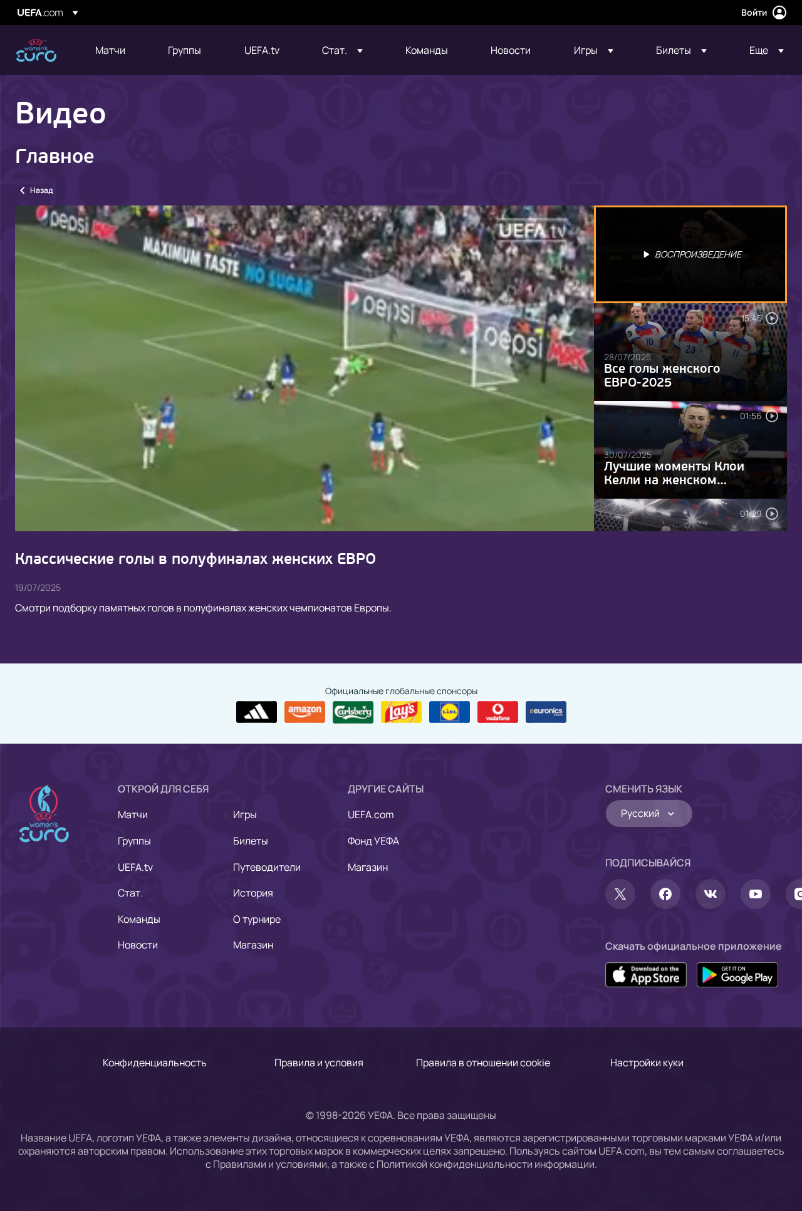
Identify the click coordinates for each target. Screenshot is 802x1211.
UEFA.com (371, 814)
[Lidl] (449, 712)
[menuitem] (116, 50)
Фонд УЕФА (373, 841)
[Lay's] (401, 712)
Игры (245, 814)
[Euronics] (546, 712)
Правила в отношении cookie (483, 1062)
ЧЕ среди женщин (36, 50)
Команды (139, 919)
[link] (110, 50)
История (253, 893)
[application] (304, 368)
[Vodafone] (497, 712)
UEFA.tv (135, 867)
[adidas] (256, 712)
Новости (138, 945)
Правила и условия (318, 1062)
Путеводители (267, 867)
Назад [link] (41, 190)
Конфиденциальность (155, 1062)
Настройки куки (647, 1062)
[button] (342, 50)
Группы (134, 841)
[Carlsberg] (353, 712)
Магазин (253, 945)
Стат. (130, 893)
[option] (690, 254)
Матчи (133, 814)
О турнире (257, 919)
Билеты (250, 841)
